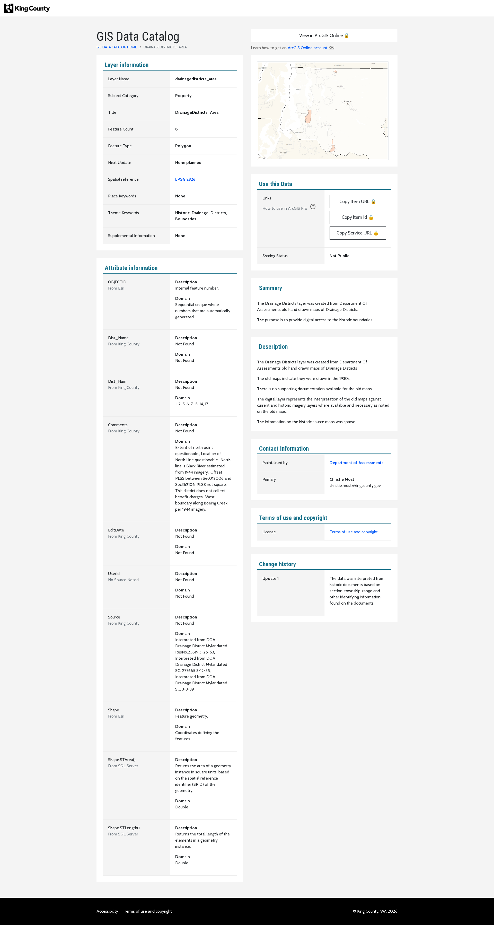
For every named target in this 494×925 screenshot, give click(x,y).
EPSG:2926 (185, 179)
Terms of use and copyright (354, 531)
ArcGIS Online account (308, 47)
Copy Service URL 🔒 (358, 233)
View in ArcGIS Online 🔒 (324, 35)
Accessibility (107, 911)
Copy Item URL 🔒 (357, 201)
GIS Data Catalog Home (116, 47)
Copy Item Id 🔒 (358, 217)
